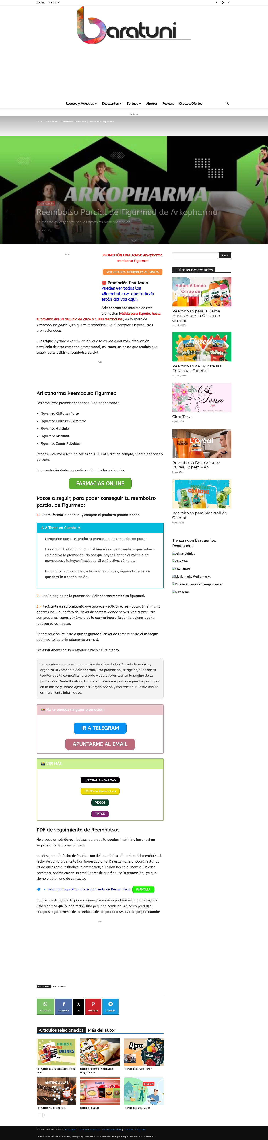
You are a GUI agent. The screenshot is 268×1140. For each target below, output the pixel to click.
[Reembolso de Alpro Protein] (144, 1052)
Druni (186, 569)
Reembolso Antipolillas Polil (51, 1107)
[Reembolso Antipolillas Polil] (56, 1091)
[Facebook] (216, 2)
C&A (185, 561)
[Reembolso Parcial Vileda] (144, 1091)
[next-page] (44, 1115)
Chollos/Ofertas (190, 103)
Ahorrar (151, 103)
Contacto (41, 2)
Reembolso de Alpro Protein (138, 1068)
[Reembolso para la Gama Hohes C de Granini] (56, 1052)
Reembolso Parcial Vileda (137, 1107)
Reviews (168, 103)
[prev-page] (39, 1115)
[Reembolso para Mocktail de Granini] (201, 493)
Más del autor (101, 1030)
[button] (227, 104)
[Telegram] (222, 2)
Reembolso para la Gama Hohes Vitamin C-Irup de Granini (196, 315)
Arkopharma (59, 986)
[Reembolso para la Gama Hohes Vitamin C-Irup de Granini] (201, 291)
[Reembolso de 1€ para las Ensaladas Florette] (201, 346)
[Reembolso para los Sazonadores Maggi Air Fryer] (100, 1052)
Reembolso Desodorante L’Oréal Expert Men (196, 464)
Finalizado (51, 121)
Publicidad (54, 2)
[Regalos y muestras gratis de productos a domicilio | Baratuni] (134, 24)
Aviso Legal (70, 1129)
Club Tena (181, 416)
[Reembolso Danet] (100, 1091)
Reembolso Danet (89, 1107)
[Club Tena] (201, 397)
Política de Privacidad (89, 1129)
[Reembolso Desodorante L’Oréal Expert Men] (201, 443)
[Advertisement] (134, 71)
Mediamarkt (202, 577)
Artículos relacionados (61, 1030)
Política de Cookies (111, 1129)
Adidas (190, 554)
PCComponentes (211, 584)
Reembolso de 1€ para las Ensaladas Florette (196, 368)
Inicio (40, 121)
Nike (185, 592)
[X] (228, 2)
